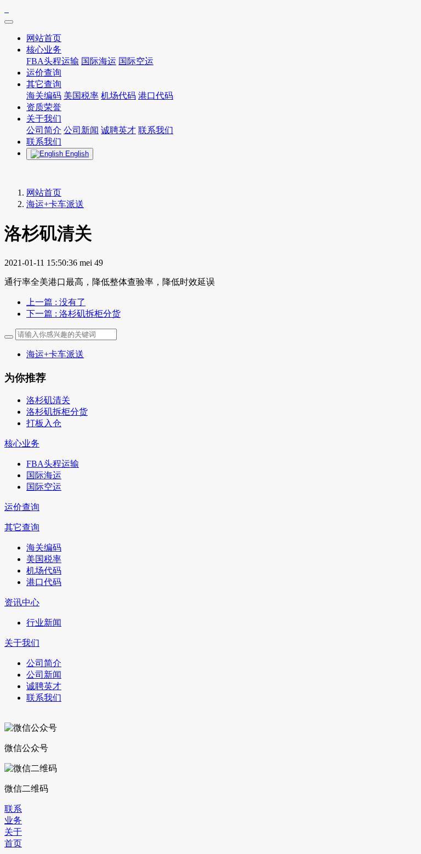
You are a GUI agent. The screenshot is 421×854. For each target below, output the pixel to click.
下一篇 (73, 313)
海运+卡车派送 (55, 204)
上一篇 (56, 302)
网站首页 (43, 192)
